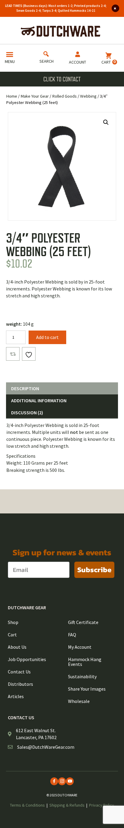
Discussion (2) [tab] (27, 412)
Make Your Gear (34, 96)
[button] (106, 122)
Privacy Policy (101, 805)
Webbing (88, 96)
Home (11, 96)
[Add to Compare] (13, 354)
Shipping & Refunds (67, 805)
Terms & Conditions (27, 805)
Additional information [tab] (39, 400)
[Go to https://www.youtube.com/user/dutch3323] (70, 781)
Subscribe (94, 569)
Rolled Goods (64, 96)
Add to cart (47, 337)
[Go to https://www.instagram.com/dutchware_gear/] (62, 781)
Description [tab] (25, 388)
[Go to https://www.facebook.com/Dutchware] (54, 781)
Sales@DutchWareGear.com (45, 747)
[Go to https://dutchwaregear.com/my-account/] (77, 59)
